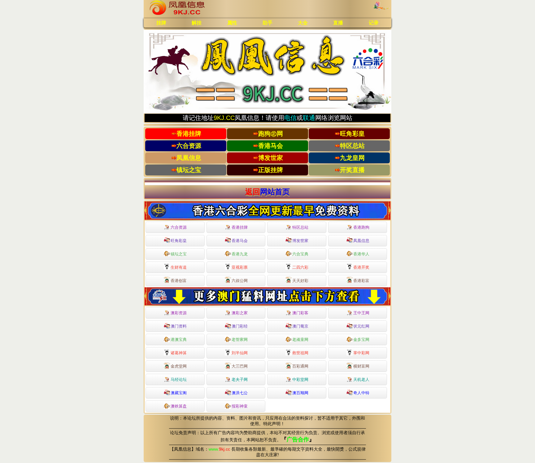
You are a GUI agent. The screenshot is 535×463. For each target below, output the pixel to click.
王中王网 (361, 313)
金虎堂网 (179, 366)
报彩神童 (240, 406)
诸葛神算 (179, 353)
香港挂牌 (240, 227)
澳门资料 (179, 326)
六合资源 (179, 227)
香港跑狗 (361, 227)
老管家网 (240, 339)
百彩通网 (300, 366)
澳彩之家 (240, 313)
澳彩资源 (179, 313)
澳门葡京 (300, 326)
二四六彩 (300, 267)
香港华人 (361, 254)
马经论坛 (179, 379)
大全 (303, 22)
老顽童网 (300, 339)
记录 (374, 22)
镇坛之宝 (179, 254)
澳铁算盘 (179, 406)
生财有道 (179, 267)
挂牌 (161, 22)
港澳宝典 (179, 339)
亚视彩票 (240, 267)
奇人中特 (361, 392)
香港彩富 (361, 280)
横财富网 (361, 366)
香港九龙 (240, 254)
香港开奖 (361, 267)
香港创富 (179, 280)
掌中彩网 (361, 353)
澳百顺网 (300, 392)
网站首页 (275, 191)
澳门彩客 (300, 313)
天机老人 (361, 379)
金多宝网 (361, 339)
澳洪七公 (240, 392)
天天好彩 (300, 280)
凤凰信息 (361, 240)
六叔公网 (240, 280)
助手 (267, 22)
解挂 (197, 22)
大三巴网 (240, 366)
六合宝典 (300, 254)
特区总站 (300, 227)
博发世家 (300, 240)
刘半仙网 (240, 353)
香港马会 (240, 240)
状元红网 (361, 326)
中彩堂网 (300, 379)
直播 (338, 22)
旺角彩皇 (179, 240)
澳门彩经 (240, 326)
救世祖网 (300, 353)
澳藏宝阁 (179, 392)
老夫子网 (240, 379)
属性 (232, 22)
